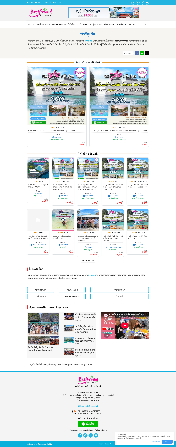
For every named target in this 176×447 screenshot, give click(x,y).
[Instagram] (138, 3)
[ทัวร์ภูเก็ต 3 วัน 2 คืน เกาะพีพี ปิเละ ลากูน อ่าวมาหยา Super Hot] (113, 168)
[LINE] (142, 53)
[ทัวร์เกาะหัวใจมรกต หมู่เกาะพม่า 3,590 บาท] (38, 168)
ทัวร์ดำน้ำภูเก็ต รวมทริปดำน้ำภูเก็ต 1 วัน (62, 237)
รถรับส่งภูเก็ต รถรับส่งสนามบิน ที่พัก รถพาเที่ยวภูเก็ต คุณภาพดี (88, 238)
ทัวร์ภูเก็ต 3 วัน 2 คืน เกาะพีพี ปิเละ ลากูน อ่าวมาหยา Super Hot (113, 187)
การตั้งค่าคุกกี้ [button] (156, 442)
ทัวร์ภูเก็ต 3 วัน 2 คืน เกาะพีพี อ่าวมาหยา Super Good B (113, 238)
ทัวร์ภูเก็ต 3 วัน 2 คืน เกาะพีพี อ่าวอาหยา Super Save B (138, 187)
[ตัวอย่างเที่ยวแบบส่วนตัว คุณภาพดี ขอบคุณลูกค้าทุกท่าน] (69, 351)
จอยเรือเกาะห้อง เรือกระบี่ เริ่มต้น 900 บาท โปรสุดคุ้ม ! (38, 237)
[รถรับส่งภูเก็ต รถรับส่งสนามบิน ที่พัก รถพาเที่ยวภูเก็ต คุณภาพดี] (88, 220)
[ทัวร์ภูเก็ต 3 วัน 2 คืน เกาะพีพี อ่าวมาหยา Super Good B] (113, 220)
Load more (87, 260)
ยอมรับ (167, 442)
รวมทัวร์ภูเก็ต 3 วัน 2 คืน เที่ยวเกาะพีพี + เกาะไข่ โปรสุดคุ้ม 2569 (51, 130)
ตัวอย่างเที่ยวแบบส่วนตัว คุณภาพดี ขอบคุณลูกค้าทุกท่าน (85, 353)
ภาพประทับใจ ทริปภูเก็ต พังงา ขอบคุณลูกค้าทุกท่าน (85, 341)
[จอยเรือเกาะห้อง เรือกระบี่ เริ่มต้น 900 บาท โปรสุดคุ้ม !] (38, 220)
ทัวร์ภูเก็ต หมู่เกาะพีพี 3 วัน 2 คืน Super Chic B (137, 237)
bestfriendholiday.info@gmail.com (93, 430)
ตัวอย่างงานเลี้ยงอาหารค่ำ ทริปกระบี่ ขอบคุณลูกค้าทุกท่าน (85, 317)
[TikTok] (142, 3)
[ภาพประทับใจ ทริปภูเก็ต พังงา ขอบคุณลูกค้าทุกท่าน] (69, 340)
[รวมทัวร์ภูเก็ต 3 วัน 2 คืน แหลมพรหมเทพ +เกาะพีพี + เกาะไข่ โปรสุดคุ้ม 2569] (119, 96)
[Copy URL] (147, 53)
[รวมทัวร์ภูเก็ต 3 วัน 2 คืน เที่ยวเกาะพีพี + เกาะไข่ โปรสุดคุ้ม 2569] (57, 96)
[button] (146, 24)
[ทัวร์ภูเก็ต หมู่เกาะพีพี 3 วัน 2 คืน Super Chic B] (137, 220)
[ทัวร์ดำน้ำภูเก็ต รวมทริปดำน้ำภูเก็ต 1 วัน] (63, 220)
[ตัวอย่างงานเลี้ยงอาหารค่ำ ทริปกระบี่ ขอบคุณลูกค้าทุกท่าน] (69, 316)
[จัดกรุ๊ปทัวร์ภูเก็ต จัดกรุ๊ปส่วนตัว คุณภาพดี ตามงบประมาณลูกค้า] (43, 329)
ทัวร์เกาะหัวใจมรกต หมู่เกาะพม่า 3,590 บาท (38, 185)
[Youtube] (147, 3)
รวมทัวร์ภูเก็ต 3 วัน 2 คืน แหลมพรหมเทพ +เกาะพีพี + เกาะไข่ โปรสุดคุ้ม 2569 (119, 130)
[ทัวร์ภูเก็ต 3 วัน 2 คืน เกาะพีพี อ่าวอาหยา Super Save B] (137, 168)
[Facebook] (133, 3)
